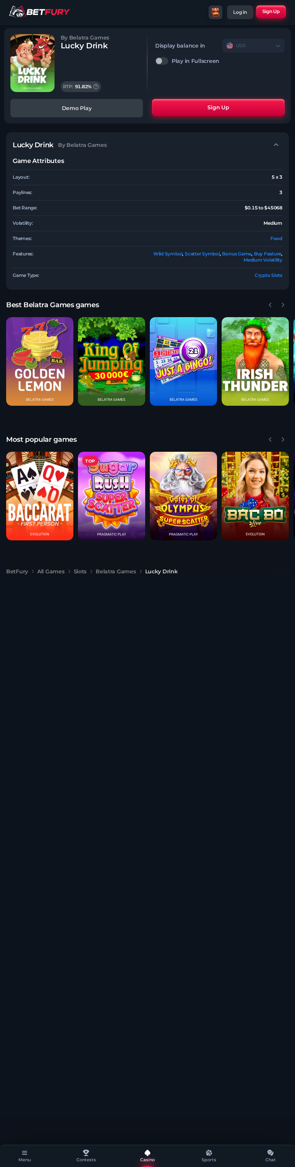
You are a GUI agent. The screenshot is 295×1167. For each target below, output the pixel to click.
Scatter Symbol (202, 254)
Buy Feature (267, 254)
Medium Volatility (263, 260)
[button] (39, 361)
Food (276, 238)
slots (80, 571)
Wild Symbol (167, 254)
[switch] (220, 61)
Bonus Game (236, 254)
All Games (50, 571)
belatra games (116, 571)
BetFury (17, 571)
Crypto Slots (268, 275)
